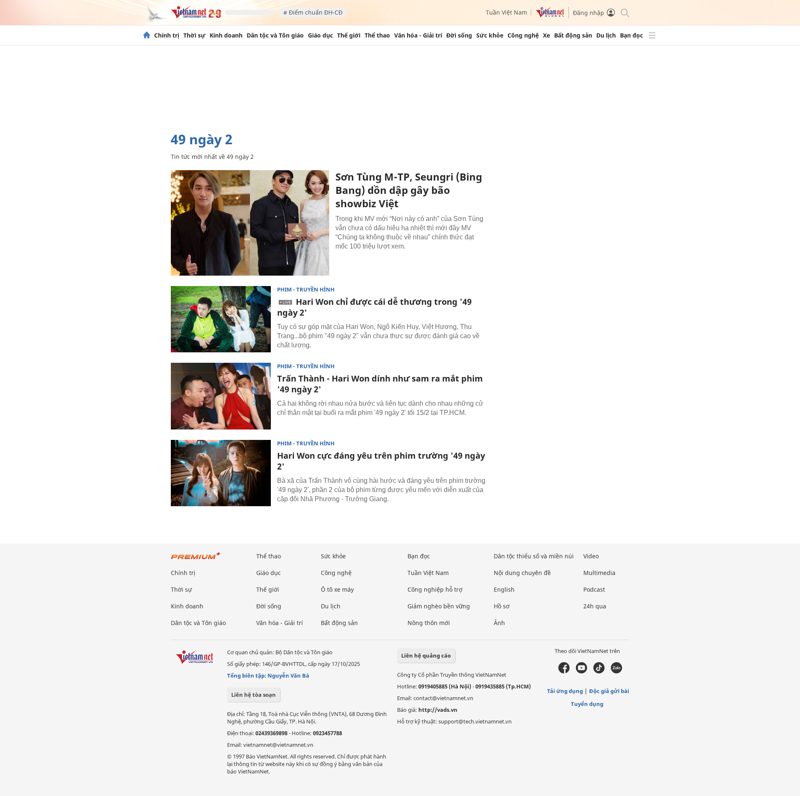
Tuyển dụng (587, 704)
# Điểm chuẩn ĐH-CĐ (312, 12)
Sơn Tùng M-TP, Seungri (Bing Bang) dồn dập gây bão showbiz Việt (408, 190)
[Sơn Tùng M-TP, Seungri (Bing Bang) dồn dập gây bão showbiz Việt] (250, 223)
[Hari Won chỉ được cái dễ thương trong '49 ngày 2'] (221, 319)
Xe (546, 35)
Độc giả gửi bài (609, 691)
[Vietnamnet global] (550, 15)
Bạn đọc (631, 35)
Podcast (594, 589)
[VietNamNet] (146, 35)
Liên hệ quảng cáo (426, 655)
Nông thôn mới (429, 623)
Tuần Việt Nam (506, 12)
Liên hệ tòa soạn (253, 694)
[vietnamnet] (196, 16)
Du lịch (606, 35)
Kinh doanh (226, 35)
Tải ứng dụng (565, 691)
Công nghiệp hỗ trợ (435, 589)
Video (591, 556)
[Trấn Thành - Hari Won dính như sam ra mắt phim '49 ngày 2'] (221, 396)
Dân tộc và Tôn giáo (275, 35)
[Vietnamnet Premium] (196, 560)
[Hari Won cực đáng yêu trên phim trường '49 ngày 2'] (221, 473)
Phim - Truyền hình (306, 289)
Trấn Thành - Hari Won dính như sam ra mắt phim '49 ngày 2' (380, 384)
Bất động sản (573, 35)
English (504, 589)
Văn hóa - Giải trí (418, 35)
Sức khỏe (489, 35)
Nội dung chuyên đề (522, 573)
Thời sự (194, 35)
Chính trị (166, 35)
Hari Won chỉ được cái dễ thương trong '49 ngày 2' (374, 307)
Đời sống (459, 35)
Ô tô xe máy (337, 589)
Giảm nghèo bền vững (439, 606)
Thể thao (377, 35)
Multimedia (599, 573)
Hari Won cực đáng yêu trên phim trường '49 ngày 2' (381, 461)
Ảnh (499, 623)
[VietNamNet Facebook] (564, 671)
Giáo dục (320, 35)
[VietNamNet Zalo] (616, 671)
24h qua (594, 606)
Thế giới (348, 35)
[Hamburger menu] (652, 35)
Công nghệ (523, 35)
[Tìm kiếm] (624, 12)
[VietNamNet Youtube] (581, 671)
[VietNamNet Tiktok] (599, 671)
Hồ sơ (502, 606)
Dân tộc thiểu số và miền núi (534, 556)
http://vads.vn (438, 709)
